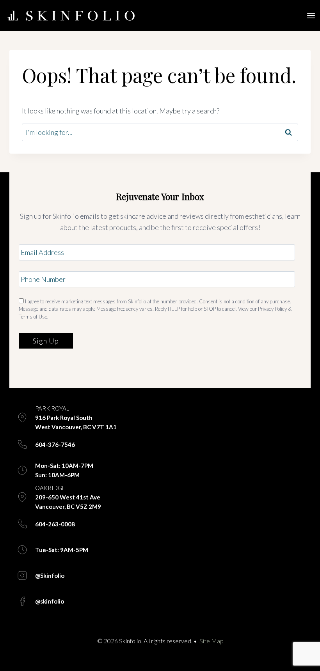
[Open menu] (311, 15)
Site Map (211, 640)
